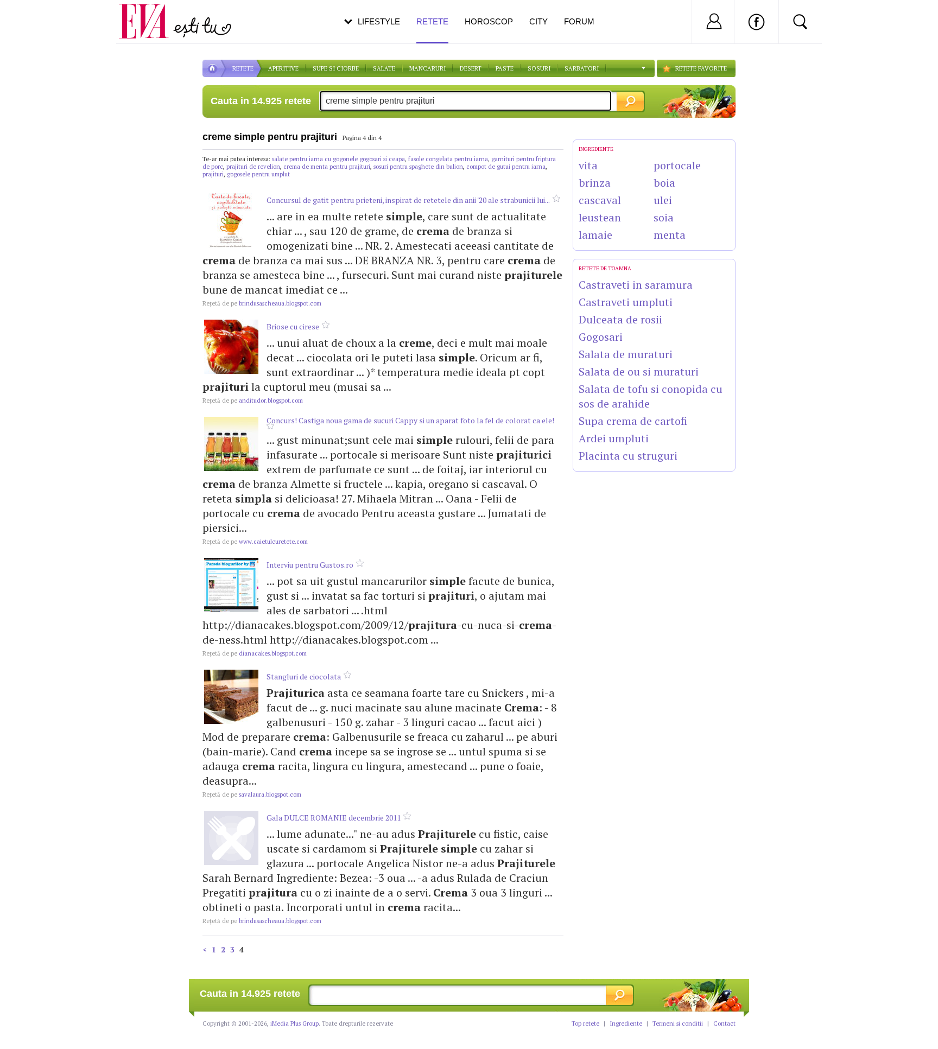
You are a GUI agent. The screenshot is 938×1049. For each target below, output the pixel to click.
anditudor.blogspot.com (252, 400)
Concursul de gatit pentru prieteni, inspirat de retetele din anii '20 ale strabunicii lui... (408, 200)
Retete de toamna (605, 268)
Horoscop (489, 21)
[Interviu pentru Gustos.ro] (231, 585)
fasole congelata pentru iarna (448, 159)
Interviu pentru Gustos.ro (310, 565)
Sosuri (539, 68)
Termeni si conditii (677, 1023)
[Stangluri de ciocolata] (231, 697)
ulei (663, 200)
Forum (579, 21)
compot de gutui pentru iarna (506, 166)
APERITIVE (283, 68)
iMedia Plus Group (294, 1023)
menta (670, 234)
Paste (505, 68)
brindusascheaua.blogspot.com (261, 303)
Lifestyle (379, 21)
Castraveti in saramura (636, 284)
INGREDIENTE (596, 148)
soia (664, 217)
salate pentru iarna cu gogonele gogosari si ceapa (338, 159)
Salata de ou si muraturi (639, 371)
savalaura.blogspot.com (251, 794)
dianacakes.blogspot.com (254, 653)
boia (664, 182)
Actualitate (38, 19)
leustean (600, 217)
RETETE (242, 68)
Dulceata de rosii (620, 319)
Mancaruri (427, 68)
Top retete (585, 1023)
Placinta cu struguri (628, 455)
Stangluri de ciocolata (304, 676)
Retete (432, 21)
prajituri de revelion (253, 166)
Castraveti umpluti (626, 302)
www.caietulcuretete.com (255, 541)
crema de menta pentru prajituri (326, 166)
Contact (724, 1023)
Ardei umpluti (614, 438)
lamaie (595, 234)
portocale (677, 165)
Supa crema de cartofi (633, 421)
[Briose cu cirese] (231, 347)
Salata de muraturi (626, 354)
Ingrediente (626, 1023)
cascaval (600, 200)
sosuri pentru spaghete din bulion (418, 166)
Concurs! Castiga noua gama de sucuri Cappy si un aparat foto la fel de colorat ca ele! (410, 420)
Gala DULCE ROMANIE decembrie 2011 (334, 817)
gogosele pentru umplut (258, 174)
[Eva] (150, 13)
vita (588, 165)
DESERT (470, 68)
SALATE (384, 68)
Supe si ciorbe (336, 68)
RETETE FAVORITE (701, 68)
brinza (595, 182)
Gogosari (601, 336)
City (538, 21)
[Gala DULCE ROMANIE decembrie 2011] (231, 838)
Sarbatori (582, 68)
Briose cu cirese (293, 326)
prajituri (213, 174)
